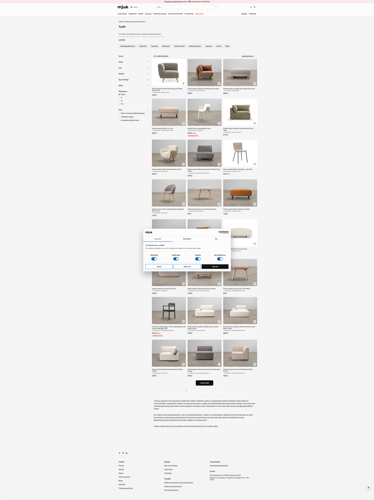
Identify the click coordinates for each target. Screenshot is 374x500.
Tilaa (187, 260)
